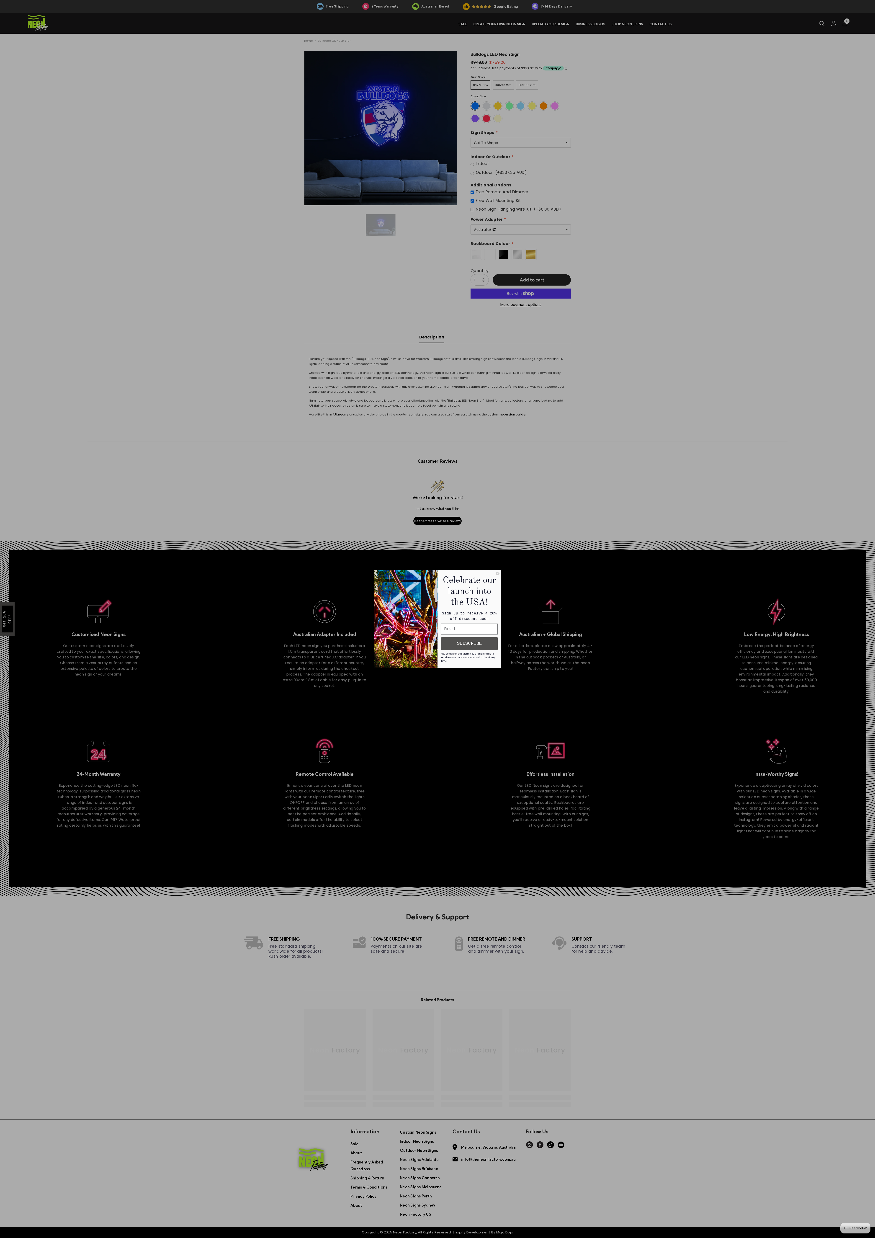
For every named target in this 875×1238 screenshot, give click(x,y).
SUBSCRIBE (469, 643)
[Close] (497, 573)
